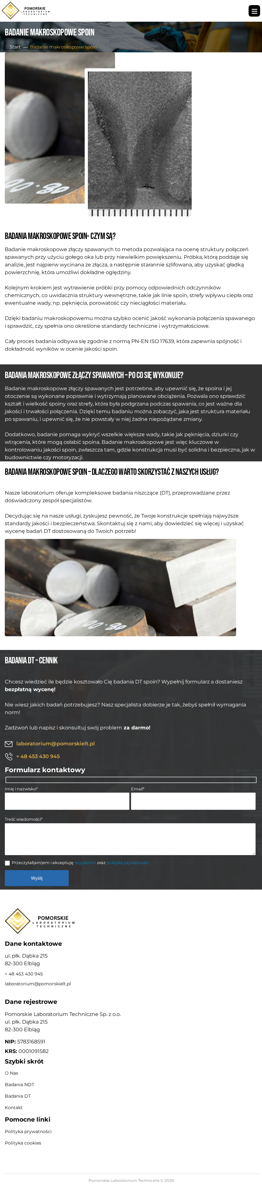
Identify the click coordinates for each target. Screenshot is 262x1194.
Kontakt (14, 1107)
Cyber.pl (141, 1187)
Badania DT (18, 1096)
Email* (137, 789)
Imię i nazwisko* (21, 789)
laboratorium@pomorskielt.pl (55, 744)
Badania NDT (19, 1084)
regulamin (85, 862)
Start (15, 47)
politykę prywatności (128, 862)
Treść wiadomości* (23, 819)
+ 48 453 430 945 (38, 756)
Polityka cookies (23, 1143)
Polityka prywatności (28, 1131)
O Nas (11, 1073)
